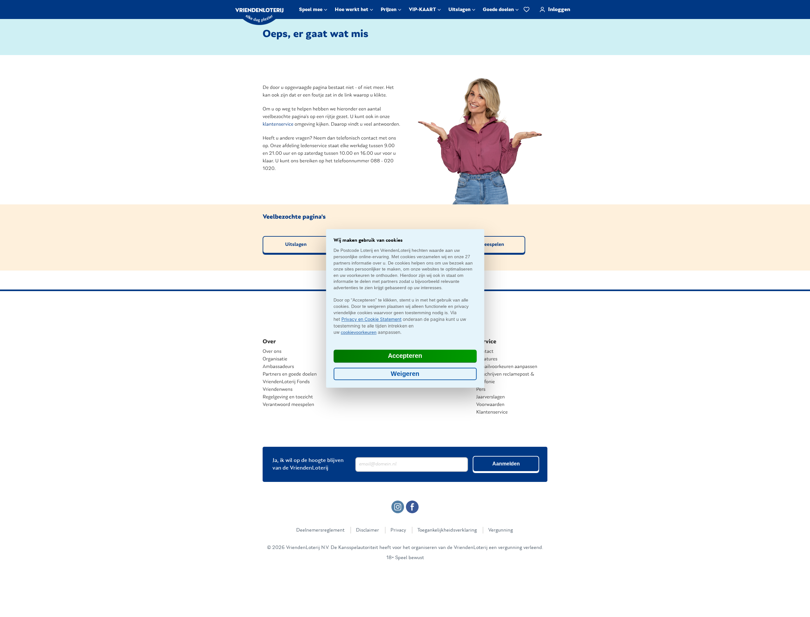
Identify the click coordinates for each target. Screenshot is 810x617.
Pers (480, 389)
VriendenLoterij (264, 15)
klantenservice (278, 124)
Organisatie (275, 359)
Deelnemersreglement (320, 530)
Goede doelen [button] (498, 9)
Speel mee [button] (310, 9)
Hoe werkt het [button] (351, 9)
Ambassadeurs (278, 366)
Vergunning (500, 530)
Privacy (398, 530)
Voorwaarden (490, 404)
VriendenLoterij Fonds (286, 381)
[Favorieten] (526, 9)
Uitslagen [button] (459, 9)
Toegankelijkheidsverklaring (447, 530)
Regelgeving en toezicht (288, 397)
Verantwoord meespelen (288, 404)
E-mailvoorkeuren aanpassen (506, 366)
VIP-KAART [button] (422, 9)
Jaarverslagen (490, 397)
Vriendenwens (278, 389)
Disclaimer (367, 530)
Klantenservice (492, 412)
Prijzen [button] (388, 9)
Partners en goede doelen (290, 374)
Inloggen (559, 9)
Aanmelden (506, 463)
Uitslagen (296, 244)
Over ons (272, 351)
